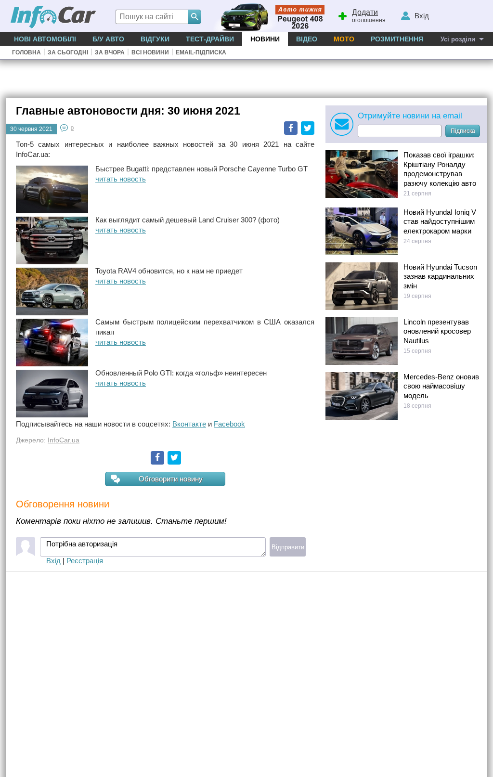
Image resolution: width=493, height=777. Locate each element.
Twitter (307, 128)
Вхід (53, 561)
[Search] (194, 17)
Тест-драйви (210, 39)
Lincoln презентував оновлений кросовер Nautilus (437, 331)
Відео (306, 39)
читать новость (120, 179)
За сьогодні (68, 52)
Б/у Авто (108, 39)
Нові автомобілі (45, 39)
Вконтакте (189, 424)
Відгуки (155, 39)
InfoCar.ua (63, 440)
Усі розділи (458, 39)
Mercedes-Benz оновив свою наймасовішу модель (441, 386)
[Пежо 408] (267, 16)
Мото (344, 39)
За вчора (110, 52)
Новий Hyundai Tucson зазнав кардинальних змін (440, 276)
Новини (265, 39)
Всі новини (150, 52)
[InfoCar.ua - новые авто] (53, 17)
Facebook (291, 128)
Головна (26, 52)
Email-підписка (201, 52)
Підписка (463, 131)
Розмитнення (397, 39)
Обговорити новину (171, 479)
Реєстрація (84, 561)
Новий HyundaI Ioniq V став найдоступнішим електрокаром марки (439, 221)
